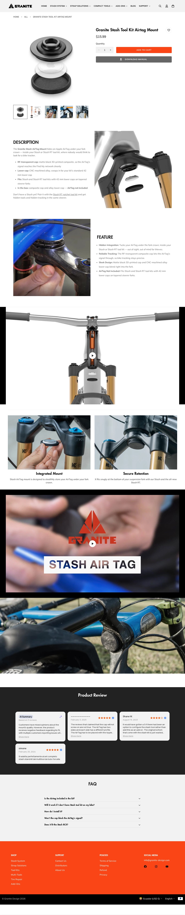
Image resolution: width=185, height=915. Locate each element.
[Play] (92, 355)
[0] (173, 6)
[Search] (160, 6)
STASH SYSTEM (57, 6)
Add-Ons (15, 884)
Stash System (18, 860)
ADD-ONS (120, 6)
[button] (24, 736)
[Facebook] (145, 866)
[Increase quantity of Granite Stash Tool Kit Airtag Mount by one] (110, 50)
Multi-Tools (16, 874)
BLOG (133, 6)
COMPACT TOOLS (102, 6)
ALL (26, 17)
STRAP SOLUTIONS (79, 6)
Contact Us (60, 860)
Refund (103, 870)
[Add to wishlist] (169, 30)
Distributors (61, 865)
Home (16, 17)
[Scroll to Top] (180, 900)
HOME (44, 6)
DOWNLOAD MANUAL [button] (136, 59)
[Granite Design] (20, 6)
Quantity (100, 43)
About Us (60, 870)
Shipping (104, 865)
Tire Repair (16, 879)
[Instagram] (156, 866)
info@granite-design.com (157, 860)
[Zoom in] (83, 33)
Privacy (103, 874)
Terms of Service (108, 860)
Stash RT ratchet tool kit (65, 194)
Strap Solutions (18, 865)
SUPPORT (143, 6)
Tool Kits (15, 870)
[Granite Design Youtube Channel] (167, 866)
